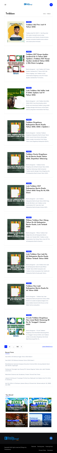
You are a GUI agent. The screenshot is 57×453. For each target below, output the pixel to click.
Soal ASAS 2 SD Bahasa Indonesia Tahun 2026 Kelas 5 (19, 360)
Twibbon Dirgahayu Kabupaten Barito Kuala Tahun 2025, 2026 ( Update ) (37, 125)
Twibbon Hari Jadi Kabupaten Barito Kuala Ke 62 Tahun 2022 (37, 288)
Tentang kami (40, 446)
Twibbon (29, 22)
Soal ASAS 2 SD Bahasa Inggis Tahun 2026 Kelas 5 (18, 356)
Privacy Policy (42, 450)
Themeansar (7, 449)
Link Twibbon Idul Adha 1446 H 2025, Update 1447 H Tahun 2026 (37, 93)
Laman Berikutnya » (47, 346)
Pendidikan (10, 405)
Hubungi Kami (49, 446)
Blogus (23, 447)
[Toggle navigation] (5, 4)
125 (17, 346)
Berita (9, 420)
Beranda (33, 446)
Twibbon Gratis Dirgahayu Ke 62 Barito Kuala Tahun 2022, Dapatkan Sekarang (36, 157)
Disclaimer (50, 450)
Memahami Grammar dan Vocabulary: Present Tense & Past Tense (22, 374)
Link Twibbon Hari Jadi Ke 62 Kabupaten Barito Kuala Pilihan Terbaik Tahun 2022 (37, 256)
